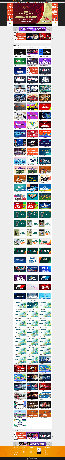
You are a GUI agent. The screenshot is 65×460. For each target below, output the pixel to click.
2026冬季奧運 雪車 (30, 318)
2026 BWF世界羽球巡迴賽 (44, 128)
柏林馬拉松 (41, 399)
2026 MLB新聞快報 (17, 83)
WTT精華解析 (29, 390)
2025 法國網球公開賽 (30, 417)
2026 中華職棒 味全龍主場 (31, 101)
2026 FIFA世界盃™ (42, 110)
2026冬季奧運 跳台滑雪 (18, 354)
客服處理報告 (31, 452)
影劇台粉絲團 (46, 450)
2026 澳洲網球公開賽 (43, 372)
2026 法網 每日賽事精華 (18, 182)
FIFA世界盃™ (38, 2)
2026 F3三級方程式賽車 (18, 291)
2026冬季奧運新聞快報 (18, 363)
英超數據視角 (17, 390)
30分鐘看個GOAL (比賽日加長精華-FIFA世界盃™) (47, 200)
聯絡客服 (31, 450)
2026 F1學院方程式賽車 (30, 291)
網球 (38, 47)
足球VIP (33, 2)
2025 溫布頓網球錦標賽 (18, 417)
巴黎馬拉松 (16, 200)
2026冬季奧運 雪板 (30, 354)
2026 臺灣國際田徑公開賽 (43, 182)
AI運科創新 (24, 47)
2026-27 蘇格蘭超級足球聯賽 (19, 119)
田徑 (49, 47)
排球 (46, 47)
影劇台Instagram (47, 453)
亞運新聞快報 (29, 74)
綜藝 (50, 2)
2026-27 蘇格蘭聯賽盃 (18, 56)
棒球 (27, 47)
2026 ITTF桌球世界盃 (43, 155)
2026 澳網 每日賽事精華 (18, 381)
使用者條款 (23, 450)
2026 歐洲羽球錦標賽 (18, 146)
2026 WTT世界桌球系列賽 (31, 146)
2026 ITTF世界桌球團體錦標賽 (44, 146)
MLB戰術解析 (29, 381)
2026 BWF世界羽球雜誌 (18, 372)
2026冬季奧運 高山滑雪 (43, 318)
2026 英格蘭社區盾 (17, 65)
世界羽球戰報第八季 (30, 372)
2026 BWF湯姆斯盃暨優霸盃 (31, 137)
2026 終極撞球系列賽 (30, 200)
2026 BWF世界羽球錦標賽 (31, 56)
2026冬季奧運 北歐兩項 (18, 345)
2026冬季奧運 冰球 (17, 327)
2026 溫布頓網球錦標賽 (18, 173)
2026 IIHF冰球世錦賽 (43, 164)
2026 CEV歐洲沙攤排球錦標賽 (31, 65)
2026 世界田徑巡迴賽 (30, 155)
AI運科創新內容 (42, 363)
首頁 (14, 2)
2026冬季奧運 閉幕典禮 (30, 309)
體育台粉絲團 (46, 449)
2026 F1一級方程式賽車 (18, 110)
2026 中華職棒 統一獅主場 (44, 101)
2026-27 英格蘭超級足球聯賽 (44, 65)
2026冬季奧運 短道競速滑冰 (31, 345)
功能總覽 (23, 452)
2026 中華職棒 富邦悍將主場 (19, 101)
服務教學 (31, 451)
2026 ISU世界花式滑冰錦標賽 (19, 164)
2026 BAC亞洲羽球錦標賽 (43, 137)
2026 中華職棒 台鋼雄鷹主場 (44, 92)
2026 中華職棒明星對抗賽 (31, 128)
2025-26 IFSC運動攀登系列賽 (19, 408)
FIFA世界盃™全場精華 (18, 209)
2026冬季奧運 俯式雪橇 (43, 345)
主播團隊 (17, 452)
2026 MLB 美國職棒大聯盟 (44, 74)
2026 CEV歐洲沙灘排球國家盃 (31, 191)
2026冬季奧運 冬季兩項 (30, 327)
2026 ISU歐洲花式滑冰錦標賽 (44, 300)
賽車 (43, 47)
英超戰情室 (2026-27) (30, 119)
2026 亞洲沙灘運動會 (43, 191)
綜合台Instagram (47, 454)
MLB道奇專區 (29, 92)
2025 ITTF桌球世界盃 (18, 426)
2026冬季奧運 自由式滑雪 (31, 336)
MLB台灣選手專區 (42, 83)
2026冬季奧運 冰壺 (17, 336)
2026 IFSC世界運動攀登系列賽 (31, 164)
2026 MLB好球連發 (30, 83)
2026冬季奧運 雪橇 (42, 336)
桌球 (41, 47)
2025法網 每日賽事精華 (43, 417)
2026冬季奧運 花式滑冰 (43, 309)
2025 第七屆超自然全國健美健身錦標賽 (45, 408)
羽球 (35, 47)
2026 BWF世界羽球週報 (43, 291)
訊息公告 (31, 449)
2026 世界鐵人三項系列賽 (18, 191)
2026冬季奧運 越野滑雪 (43, 327)
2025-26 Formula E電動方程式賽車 (20, 300)
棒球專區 (29, 2)
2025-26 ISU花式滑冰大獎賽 (31, 300)
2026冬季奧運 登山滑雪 (18, 318)
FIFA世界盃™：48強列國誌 (44, 209)
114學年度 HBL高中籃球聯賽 (31, 408)
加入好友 (17, 454)
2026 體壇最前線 (17, 137)
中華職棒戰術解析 (42, 381)
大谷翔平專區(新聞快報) (18, 92)
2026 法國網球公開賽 (43, 173)
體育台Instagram (47, 452)
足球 (30, 47)
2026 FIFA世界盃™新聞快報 (31, 209)
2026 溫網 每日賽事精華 (30, 173)
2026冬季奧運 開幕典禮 (18, 309)
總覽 (15, 47)
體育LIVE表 (21, 2)
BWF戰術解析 (42, 390)
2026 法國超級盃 (17, 74)
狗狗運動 (19, 47)
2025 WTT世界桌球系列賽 (31, 399)
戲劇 (48, 2)
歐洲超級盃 (41, 119)
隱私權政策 (23, 451)
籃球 (33, 47)
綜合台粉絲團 (46, 451)
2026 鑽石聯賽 (17, 155)
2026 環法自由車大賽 (30, 110)
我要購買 (25, 2)
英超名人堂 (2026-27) (18, 128)
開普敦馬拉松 (29, 182)
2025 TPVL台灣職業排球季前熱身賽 (20, 399)
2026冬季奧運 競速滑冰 (43, 354)
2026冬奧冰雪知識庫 (30, 363)
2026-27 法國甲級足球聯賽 (44, 56)
